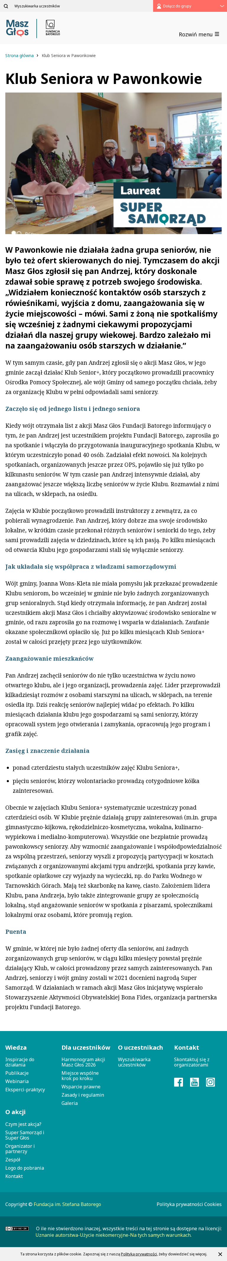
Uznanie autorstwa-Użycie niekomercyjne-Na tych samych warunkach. (113, 1235)
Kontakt (14, 1176)
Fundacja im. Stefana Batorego (67, 1204)
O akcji (15, 1112)
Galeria (69, 1103)
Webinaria (17, 1081)
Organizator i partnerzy (20, 1149)
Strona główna (20, 55)
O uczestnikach (140, 1047)
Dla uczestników (85, 1047)
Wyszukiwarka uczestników (134, 1062)
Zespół (12, 1159)
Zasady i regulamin (82, 1095)
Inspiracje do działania (19, 1062)
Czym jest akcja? (23, 1124)
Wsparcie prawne (80, 1086)
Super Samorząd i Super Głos (24, 1135)
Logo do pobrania (24, 1168)
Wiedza (16, 1047)
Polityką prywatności (139, 1254)
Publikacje (17, 1073)
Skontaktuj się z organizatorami (192, 1062)
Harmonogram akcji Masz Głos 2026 (83, 1062)
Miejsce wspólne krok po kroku (80, 1076)
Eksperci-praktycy (25, 1089)
